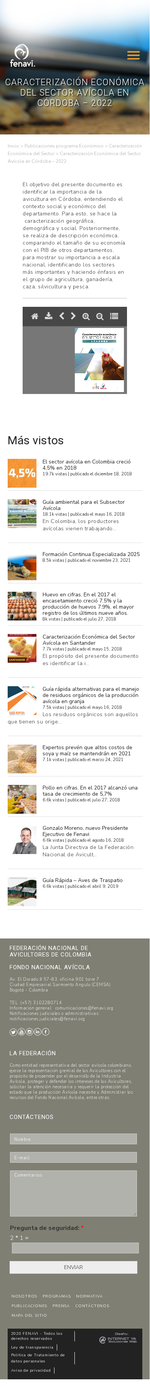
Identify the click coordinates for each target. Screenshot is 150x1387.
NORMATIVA (89, 1296)
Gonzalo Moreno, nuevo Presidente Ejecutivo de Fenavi (85, 831)
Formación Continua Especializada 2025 (91, 554)
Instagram (29, 1032)
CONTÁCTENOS (92, 1306)
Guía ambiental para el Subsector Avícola (84, 505)
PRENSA (61, 1306)
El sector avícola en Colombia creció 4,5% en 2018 (87, 465)
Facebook (45, 1032)
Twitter (13, 1032)
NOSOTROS (24, 1296)
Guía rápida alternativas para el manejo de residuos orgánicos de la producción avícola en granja (91, 695)
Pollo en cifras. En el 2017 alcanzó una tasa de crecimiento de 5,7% (90, 791)
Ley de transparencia (32, 1347)
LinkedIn (37, 1032)
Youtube (21, 1032)
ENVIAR (73, 1267)
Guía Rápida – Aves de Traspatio (83, 880)
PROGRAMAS (57, 1296)
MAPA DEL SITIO (29, 1315)
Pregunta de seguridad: (47, 1228)
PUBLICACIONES (29, 1306)
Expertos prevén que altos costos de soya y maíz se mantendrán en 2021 (87, 750)
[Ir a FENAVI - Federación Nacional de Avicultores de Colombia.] (13, 146)
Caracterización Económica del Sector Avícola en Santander (89, 640)
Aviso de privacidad (31, 1370)
